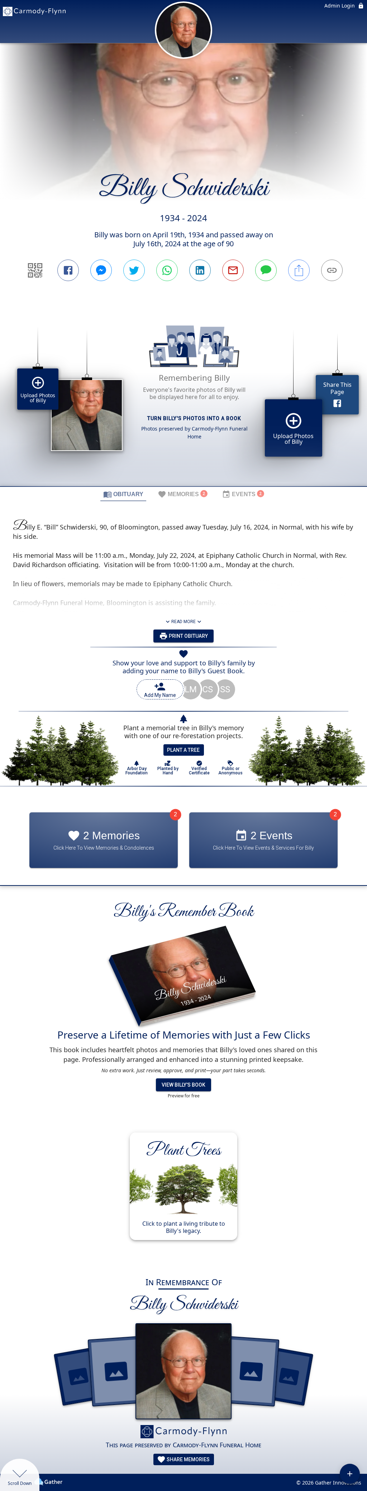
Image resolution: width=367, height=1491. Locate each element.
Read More (183, 621)
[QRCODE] (35, 270)
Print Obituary (188, 636)
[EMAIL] (233, 270)
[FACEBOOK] (68, 270)
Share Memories (188, 1459)
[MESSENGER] (101, 270)
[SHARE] (299, 270)
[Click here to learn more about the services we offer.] (183, 1432)
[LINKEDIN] (200, 270)
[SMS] (266, 270)
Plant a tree (183, 750)
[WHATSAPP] (167, 270)
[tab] (123, 494)
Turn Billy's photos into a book (194, 418)
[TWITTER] (134, 270)
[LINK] (332, 270)
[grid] (183, 396)
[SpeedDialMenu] (350, 1474)
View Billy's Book (183, 1085)
